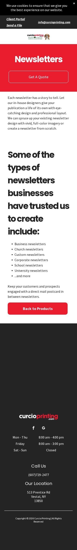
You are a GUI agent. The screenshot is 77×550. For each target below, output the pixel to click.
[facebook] (33, 428)
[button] (66, 36)
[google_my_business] (43, 428)
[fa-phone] (9, 38)
